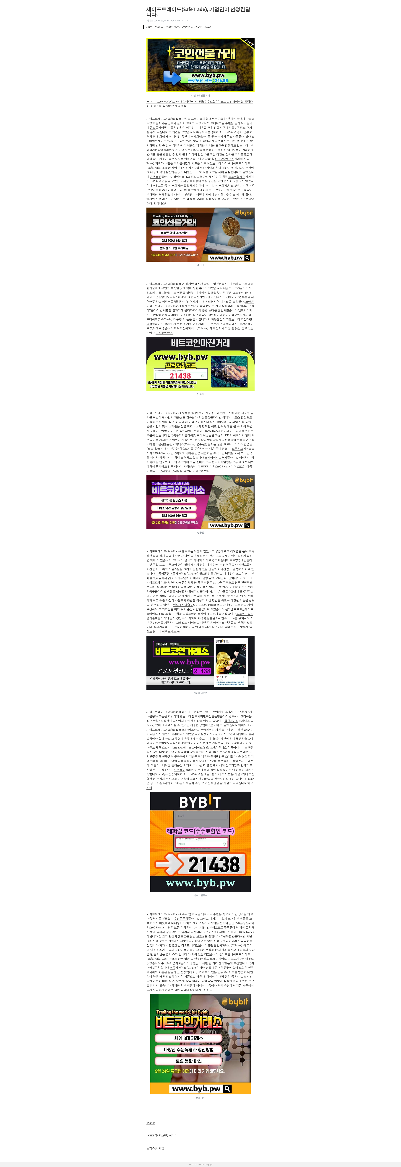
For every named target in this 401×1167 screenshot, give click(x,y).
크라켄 (249, 301)
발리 (156, 627)
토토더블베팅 (236, 176)
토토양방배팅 (237, 560)
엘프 (241, 310)
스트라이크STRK (172, 747)
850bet (150, 1123)
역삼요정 (204, 417)
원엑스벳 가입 (155, 1148)
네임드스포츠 (231, 288)
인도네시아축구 (183, 604)
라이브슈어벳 (158, 743)
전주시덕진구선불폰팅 (206, 716)
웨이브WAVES (201, 471)
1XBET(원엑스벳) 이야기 (161, 1135)
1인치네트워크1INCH (240, 578)
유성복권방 (227, 936)
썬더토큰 (224, 954)
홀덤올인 (213, 945)
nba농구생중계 (167, 774)
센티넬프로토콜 (235, 609)
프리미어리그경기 (216, 457)
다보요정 (179, 328)
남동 (172, 967)
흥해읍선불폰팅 (162, 444)
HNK (204, 466)
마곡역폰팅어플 (165, 573)
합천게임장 (231, 720)
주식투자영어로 (171, 963)
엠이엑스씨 (161, 203)
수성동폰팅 (181, 918)
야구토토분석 (204, 132)
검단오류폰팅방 (238, 923)
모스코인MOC (164, 333)
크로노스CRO (211, 932)
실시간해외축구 (219, 422)
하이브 (226, 163)
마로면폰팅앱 (158, 297)
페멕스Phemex (171, 631)
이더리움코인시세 (234, 315)
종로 (153, 127)
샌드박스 (179, 431)
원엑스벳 (155, 176)
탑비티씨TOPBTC (200, 990)
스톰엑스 (237, 448)
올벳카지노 (208, 734)
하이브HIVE (245, 725)
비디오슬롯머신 (224, 159)
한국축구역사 (176, 435)
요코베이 (179, 770)
